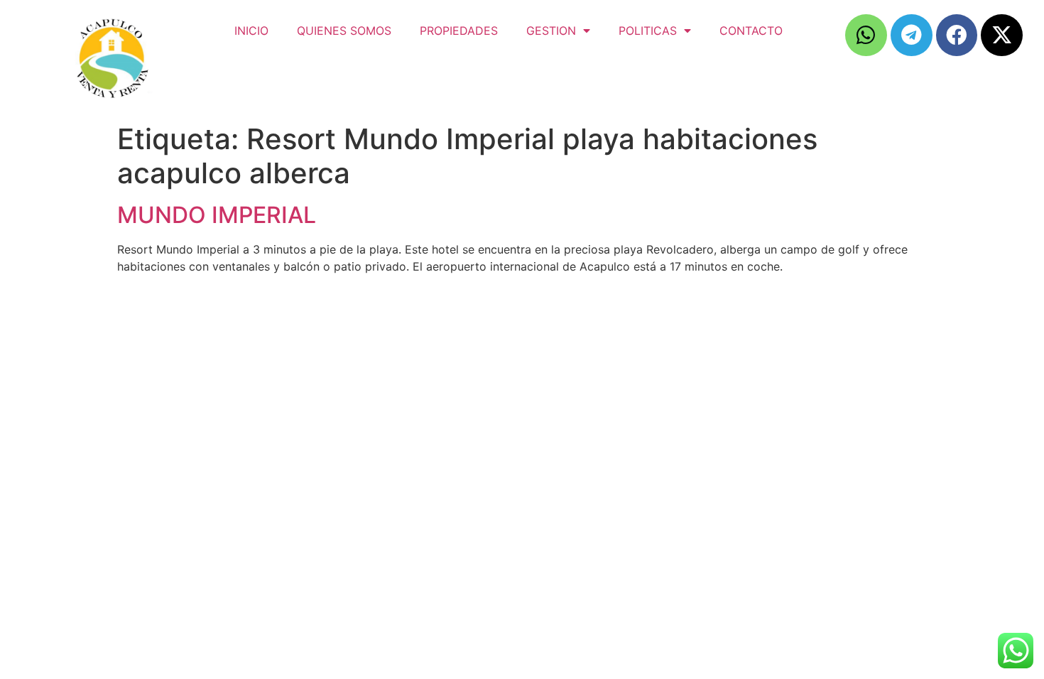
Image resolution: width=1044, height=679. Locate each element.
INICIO (251, 30)
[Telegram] (911, 35)
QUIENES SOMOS (344, 30)
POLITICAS (648, 30)
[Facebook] (957, 35)
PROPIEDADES (459, 30)
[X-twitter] (1002, 35)
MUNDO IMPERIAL (216, 215)
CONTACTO (751, 30)
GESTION (551, 30)
